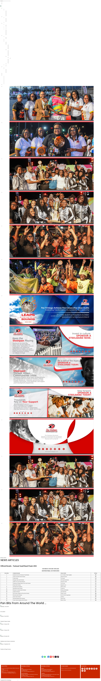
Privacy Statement (15, 680)
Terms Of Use (20, 680)
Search (11, 0)
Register (4, 2)
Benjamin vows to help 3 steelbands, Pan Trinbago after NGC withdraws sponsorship (31, 647)
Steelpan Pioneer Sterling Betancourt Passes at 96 (18, 609)
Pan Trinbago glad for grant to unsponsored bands (18, 627)
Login (4, 3)
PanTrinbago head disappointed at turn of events (18, 633)
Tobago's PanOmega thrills (10, 639)
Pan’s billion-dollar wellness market (13, 619)
